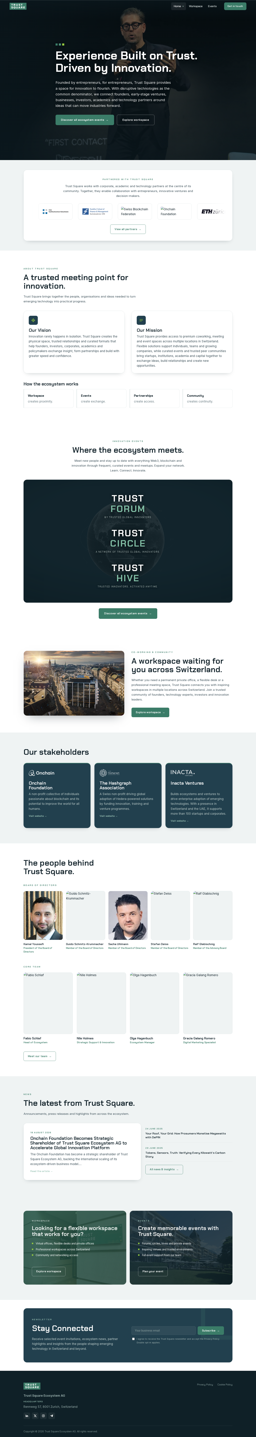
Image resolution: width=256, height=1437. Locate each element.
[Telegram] (51, 1415)
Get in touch (235, 6)
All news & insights (164, 1169)
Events (212, 6)
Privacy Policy (205, 1384)
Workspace (196, 6)
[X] (35, 1415)
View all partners (128, 229)
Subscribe (211, 1330)
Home (177, 6)
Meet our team (40, 1056)
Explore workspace (135, 120)
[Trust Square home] (18, 6)
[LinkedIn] (27, 1415)
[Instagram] (43, 1415)
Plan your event (153, 1271)
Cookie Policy (225, 1384)
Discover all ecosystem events (84, 120)
